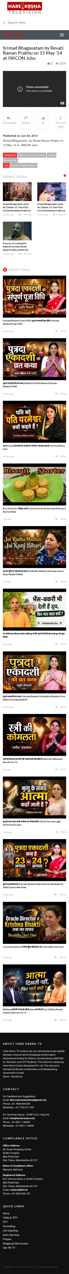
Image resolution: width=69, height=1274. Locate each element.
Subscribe (13, 35)
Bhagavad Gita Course (15, 1243)
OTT (5, 1222)
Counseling (9, 1226)
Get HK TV (9, 1247)
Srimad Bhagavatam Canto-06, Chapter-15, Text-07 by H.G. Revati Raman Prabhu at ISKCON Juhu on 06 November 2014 (17, 210)
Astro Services (11, 1235)
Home (6, 1213)
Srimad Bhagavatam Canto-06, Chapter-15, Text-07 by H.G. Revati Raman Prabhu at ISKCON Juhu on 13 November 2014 (51, 210)
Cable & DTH (10, 1217)
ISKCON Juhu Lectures (32, 155)
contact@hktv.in (19, 1189)
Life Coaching (10, 1230)
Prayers (7, 1239)
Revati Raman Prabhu (24, 165)
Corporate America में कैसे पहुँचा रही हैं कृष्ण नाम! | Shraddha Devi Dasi (33, 947)
